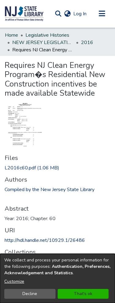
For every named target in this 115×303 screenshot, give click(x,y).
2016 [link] (87, 42)
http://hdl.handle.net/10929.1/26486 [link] (45, 240)
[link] (32, 167)
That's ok (83, 294)
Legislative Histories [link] (47, 35)
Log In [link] (80, 13)
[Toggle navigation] (101, 14)
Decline (29, 294)
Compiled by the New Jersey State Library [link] (49, 189)
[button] (24, 13)
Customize (14, 281)
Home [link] (11, 35)
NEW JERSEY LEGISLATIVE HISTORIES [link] (43, 42)
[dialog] (57, 278)
